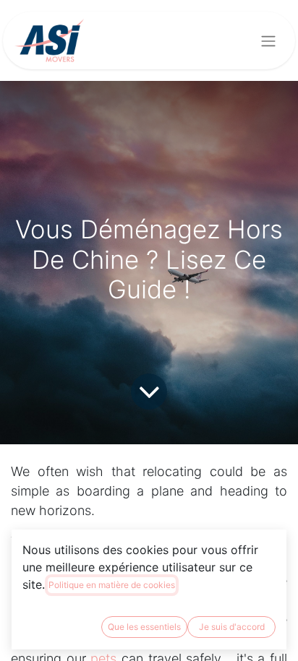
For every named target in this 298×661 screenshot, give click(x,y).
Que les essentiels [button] (144, 626)
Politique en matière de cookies (111, 584)
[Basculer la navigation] (268, 40)
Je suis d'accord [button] (232, 626)
